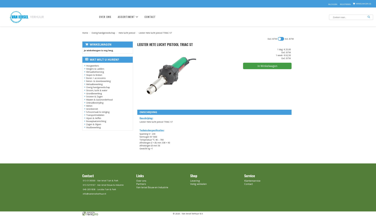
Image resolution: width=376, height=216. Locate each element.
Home (85, 32)
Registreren (345, 4)
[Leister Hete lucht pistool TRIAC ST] (166, 77)
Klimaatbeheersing (95, 71)
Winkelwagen (100, 44)
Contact (150, 17)
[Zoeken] (369, 17)
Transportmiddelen (95, 115)
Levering (195, 180)
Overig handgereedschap (103, 32)
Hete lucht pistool (127, 32)
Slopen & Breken (94, 75)
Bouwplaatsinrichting (96, 121)
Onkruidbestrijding (94, 102)
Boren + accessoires (96, 78)
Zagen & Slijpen (93, 124)
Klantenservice (252, 180)
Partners (141, 184)
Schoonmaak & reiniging (97, 112)
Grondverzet (92, 108)
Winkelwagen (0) (363, 3)
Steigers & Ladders (95, 68)
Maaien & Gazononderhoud (99, 99)
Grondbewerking (94, 93)
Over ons (105, 17)
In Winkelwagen (267, 66)
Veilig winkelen (198, 184)
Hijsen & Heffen (93, 118)
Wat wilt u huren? (104, 60)
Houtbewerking (93, 127)
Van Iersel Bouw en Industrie (152, 187)
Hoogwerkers (92, 65)
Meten (89, 105)
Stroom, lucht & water (96, 90)
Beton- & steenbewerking (98, 81)
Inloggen (332, 4)
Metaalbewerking (94, 84)
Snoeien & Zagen (94, 96)
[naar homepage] (26, 17)
